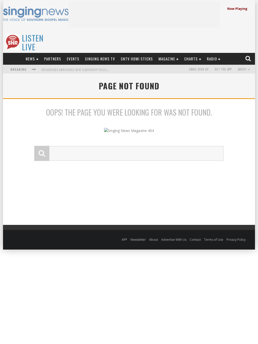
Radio (212, 58)
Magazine (166, 58)
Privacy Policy (236, 239)
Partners (52, 58)
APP (124, 239)
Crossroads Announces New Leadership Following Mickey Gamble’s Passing (95, 70)
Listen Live (33, 42)
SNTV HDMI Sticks (137, 58)
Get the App (223, 69)
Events (73, 58)
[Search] (248, 58)
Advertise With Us (173, 239)
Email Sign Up (199, 69)
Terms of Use (213, 239)
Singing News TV (100, 58)
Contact (195, 239)
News (30, 58)
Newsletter (138, 239)
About (242, 69)
